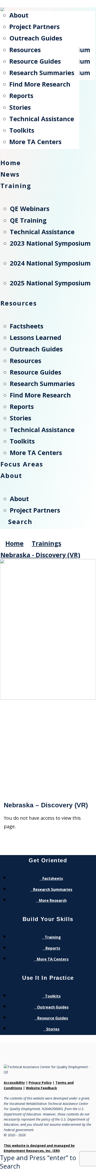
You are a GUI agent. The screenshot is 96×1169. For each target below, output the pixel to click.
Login (58, 6)
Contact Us (79, 6)
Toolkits (53, 996)
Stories (52, 1029)
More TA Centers (53, 959)
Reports (52, 948)
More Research (53, 900)
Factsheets (52, 878)
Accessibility (14, 1082)
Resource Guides (52, 1018)
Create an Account (29, 6)
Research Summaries (52, 889)
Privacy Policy (40, 1082)
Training (53, 937)
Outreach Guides (53, 1007)
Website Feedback (41, 1088)
